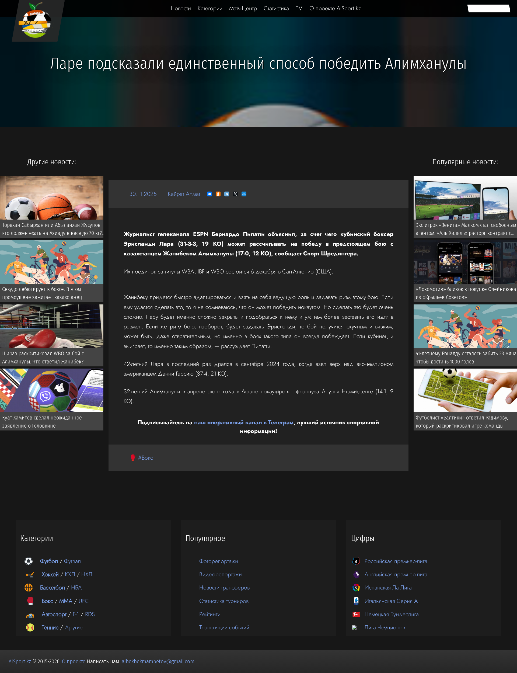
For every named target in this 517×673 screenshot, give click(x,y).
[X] (235, 194)
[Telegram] (226, 194)
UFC (84, 601)
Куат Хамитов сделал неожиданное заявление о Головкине (42, 421)
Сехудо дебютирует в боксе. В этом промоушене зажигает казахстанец (42, 293)
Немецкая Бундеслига (392, 614)
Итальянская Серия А (391, 601)
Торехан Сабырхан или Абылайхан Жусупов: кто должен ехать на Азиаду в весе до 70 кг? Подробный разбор (52, 229)
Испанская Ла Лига (388, 587)
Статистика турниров (224, 601)
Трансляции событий (224, 627)
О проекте (74, 661)
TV (299, 8)
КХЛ (70, 574)
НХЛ (86, 574)
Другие (74, 627)
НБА (76, 587)
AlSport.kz (20, 661)
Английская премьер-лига (396, 574)
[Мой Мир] (244, 194)
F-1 (76, 614)
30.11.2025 (143, 194)
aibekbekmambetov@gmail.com (158, 661)
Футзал (72, 561)
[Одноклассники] (218, 194)
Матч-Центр (243, 8)
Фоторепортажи (218, 561)
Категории (210, 8)
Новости (181, 8)
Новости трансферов (224, 587)
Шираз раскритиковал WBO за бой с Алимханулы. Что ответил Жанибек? (43, 357)
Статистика (276, 8)
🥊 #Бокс (141, 457)
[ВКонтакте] (209, 194)
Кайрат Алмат (184, 194)
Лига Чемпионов (385, 627)
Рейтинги (210, 614)
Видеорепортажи (220, 574)
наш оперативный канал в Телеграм (244, 422)
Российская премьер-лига (396, 561)
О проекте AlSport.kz (335, 8)
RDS (90, 614)
